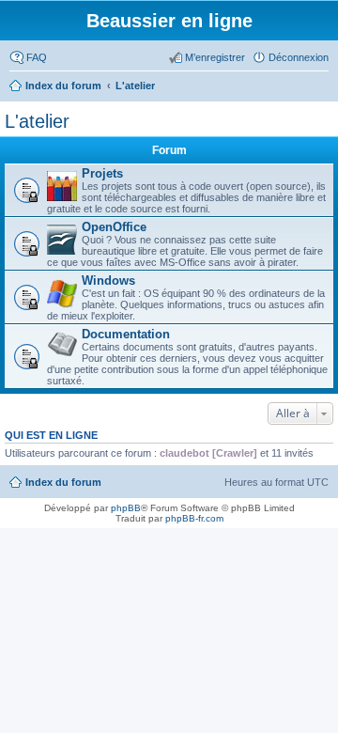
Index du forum (63, 482)
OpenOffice (114, 227)
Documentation (126, 334)
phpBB (126, 508)
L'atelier (37, 121)
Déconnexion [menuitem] (299, 57)
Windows (108, 280)
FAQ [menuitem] (36, 57)
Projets (102, 173)
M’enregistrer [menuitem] (215, 57)
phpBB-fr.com (194, 518)
